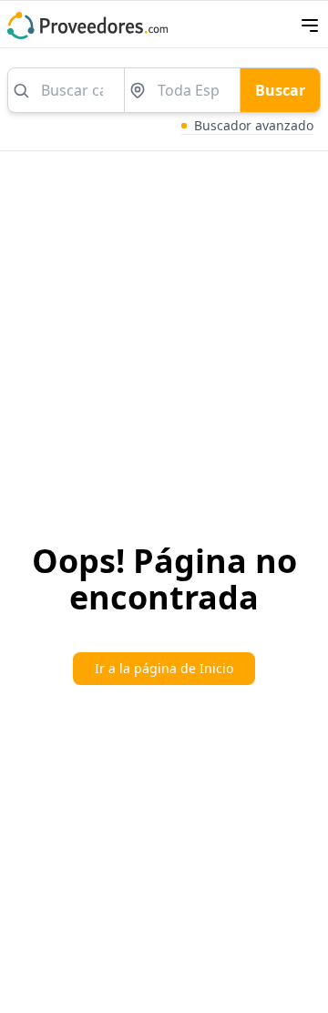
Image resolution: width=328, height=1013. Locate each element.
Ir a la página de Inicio (164, 668)
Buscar (280, 90)
